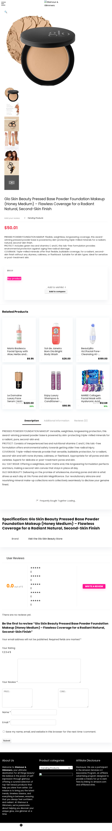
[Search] (107, 4)
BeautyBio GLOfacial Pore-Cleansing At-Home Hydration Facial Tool (91, 354)
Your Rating (8, 648)
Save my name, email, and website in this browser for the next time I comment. (51, 731)
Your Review (10, 682)
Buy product (14, 278)
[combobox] (56, 768)
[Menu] (3, 4)
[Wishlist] (56, 827)
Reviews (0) (81, 420)
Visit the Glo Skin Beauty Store (45, 538)
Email (6, 722)
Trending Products (35, 218)
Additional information (56, 420)
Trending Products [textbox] (55, 768)
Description (31, 420)
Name (6, 712)
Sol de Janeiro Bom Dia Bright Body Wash (53, 351)
